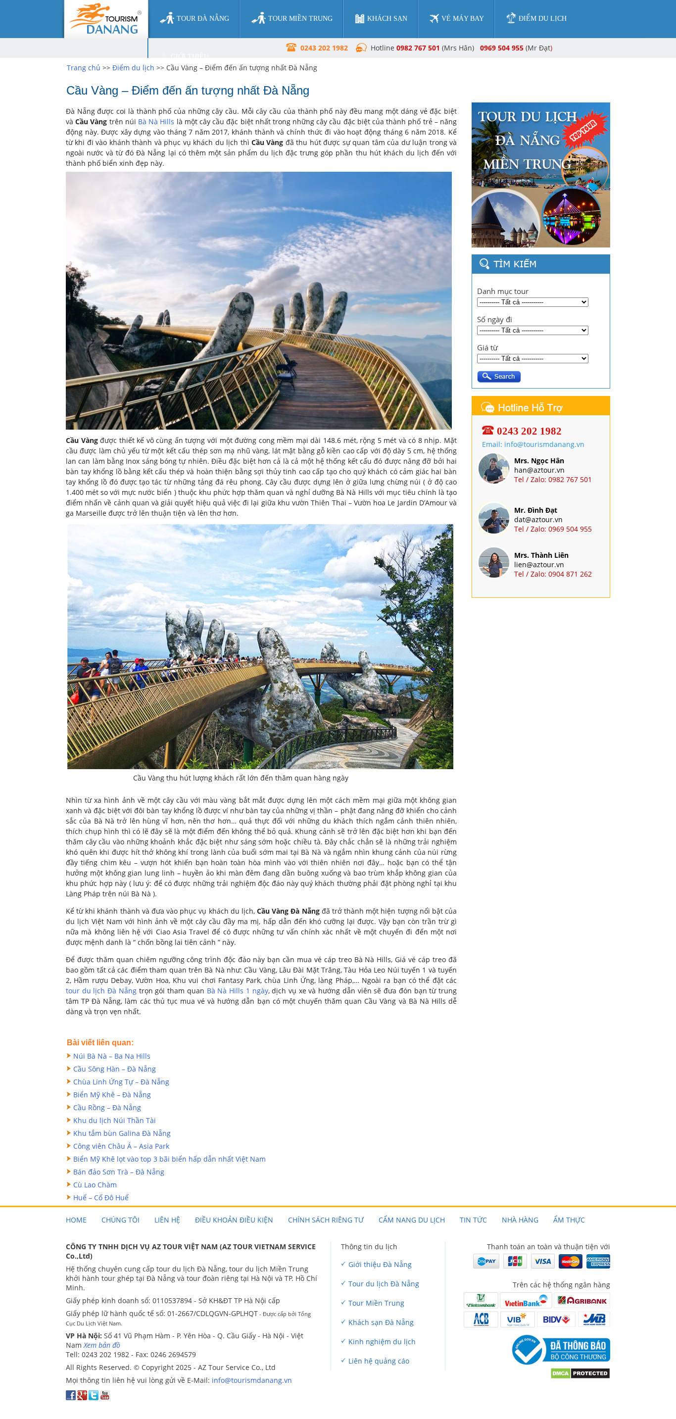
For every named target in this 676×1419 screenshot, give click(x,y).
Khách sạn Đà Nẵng (381, 1322)
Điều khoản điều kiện (234, 1219)
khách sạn (387, 18)
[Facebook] (71, 1397)
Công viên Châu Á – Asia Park (121, 1146)
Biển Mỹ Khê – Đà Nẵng (112, 1094)
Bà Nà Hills (156, 121)
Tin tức (473, 1219)
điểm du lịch (543, 18)
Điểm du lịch (133, 67)
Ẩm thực (569, 1219)
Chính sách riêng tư (326, 1219)
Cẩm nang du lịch (412, 1219)
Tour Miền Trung (376, 1303)
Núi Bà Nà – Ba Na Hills (111, 1056)
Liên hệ (167, 1219)
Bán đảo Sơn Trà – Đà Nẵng (118, 1171)
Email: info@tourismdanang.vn (533, 444)
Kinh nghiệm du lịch (382, 1341)
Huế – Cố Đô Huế (101, 1197)
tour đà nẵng (203, 18)
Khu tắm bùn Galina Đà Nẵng (122, 1133)
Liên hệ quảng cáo (378, 1361)
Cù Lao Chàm (95, 1184)
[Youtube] (105, 1397)
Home (76, 1219)
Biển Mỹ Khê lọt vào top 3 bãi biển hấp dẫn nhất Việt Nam (169, 1159)
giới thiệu (190, 56)
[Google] (82, 1397)
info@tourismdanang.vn (252, 1380)
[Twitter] (93, 1397)
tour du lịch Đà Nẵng (101, 990)
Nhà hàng (520, 1219)
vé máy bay (462, 18)
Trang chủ (83, 67)
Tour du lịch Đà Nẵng (383, 1283)
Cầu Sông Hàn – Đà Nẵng (114, 1069)
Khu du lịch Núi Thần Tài (114, 1120)
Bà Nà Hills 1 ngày (237, 990)
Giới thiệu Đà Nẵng (380, 1264)
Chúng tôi (120, 1219)
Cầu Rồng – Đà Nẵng (107, 1107)
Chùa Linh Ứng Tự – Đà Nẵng (121, 1081)
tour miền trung (300, 18)
